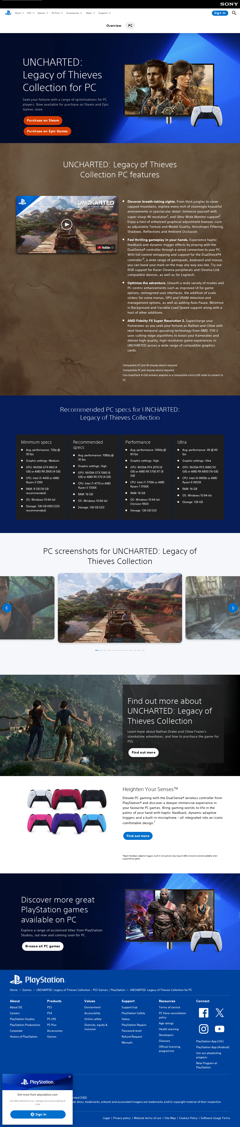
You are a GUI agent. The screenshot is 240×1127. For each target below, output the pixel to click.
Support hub (129, 1007)
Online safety (92, 1019)
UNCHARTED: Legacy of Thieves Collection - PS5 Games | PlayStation (80, 990)
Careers (15, 1013)
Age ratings (166, 1023)
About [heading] (15, 1001)
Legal (106, 1118)
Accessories (72, 13)
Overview (113, 25)
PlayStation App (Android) (212, 1047)
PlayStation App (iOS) (210, 1041)
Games (41, 13)
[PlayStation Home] (8, 13)
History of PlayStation (23, 1037)
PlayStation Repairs (134, 1025)
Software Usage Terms (215, 1118)
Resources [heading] (167, 1001)
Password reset (132, 1031)
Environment (92, 1007)
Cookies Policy (188, 1118)
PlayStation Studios (22, 1019)
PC (130, 25)
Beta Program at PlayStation (206, 1065)
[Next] (233, 608)
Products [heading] (54, 1001)
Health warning (169, 1029)
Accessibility (92, 1013)
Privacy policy (122, 1118)
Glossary (164, 1041)
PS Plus (55, 13)
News (89, 13)
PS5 (29, 13)
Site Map (170, 1118)
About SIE (16, 1007)
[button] (43, 120)
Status (126, 1019)
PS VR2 (51, 1019)
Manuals (127, 1042)
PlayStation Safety (133, 1013)
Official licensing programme (169, 1049)
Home (14, 990)
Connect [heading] (202, 1001)
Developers (166, 1035)
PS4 (49, 1013)
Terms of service (169, 1007)
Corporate (16, 1031)
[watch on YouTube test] (105, 247)
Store (18, 13)
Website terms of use (147, 1118)
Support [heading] (128, 1001)
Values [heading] (89, 1001)
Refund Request (132, 1037)
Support (102, 13)
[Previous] (7, 608)
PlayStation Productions (25, 1025)
